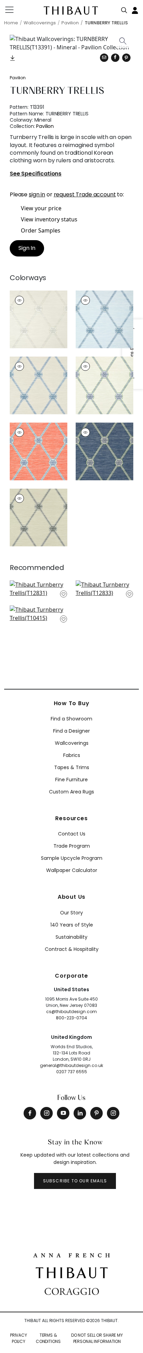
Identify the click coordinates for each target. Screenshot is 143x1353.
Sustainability (71, 937)
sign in (37, 194)
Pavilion (18, 78)
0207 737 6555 (71, 1072)
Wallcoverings (72, 743)
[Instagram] (46, 1113)
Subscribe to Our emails (75, 1181)
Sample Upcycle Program (71, 858)
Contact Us (71, 833)
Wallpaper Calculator (71, 870)
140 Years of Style (71, 924)
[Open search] (124, 9)
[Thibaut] (72, 1272)
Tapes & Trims (71, 767)
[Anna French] (71, 1254)
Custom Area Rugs (71, 791)
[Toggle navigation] (13, 10)
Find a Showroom (71, 718)
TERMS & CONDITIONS (48, 1338)
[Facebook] (30, 1113)
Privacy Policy (18, 1338)
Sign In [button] (26, 248)
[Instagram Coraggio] (113, 1113)
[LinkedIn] (80, 1113)
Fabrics (71, 755)
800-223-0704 (71, 1018)
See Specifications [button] (35, 174)
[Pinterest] (126, 58)
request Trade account (85, 194)
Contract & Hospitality (72, 949)
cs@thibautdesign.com (71, 1011)
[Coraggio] (71, 1291)
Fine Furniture (71, 779)
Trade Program (71, 845)
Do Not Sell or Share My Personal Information (97, 1338)
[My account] (135, 10)
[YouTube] (63, 1113)
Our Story (71, 912)
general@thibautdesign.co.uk (71, 1065)
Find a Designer (71, 730)
